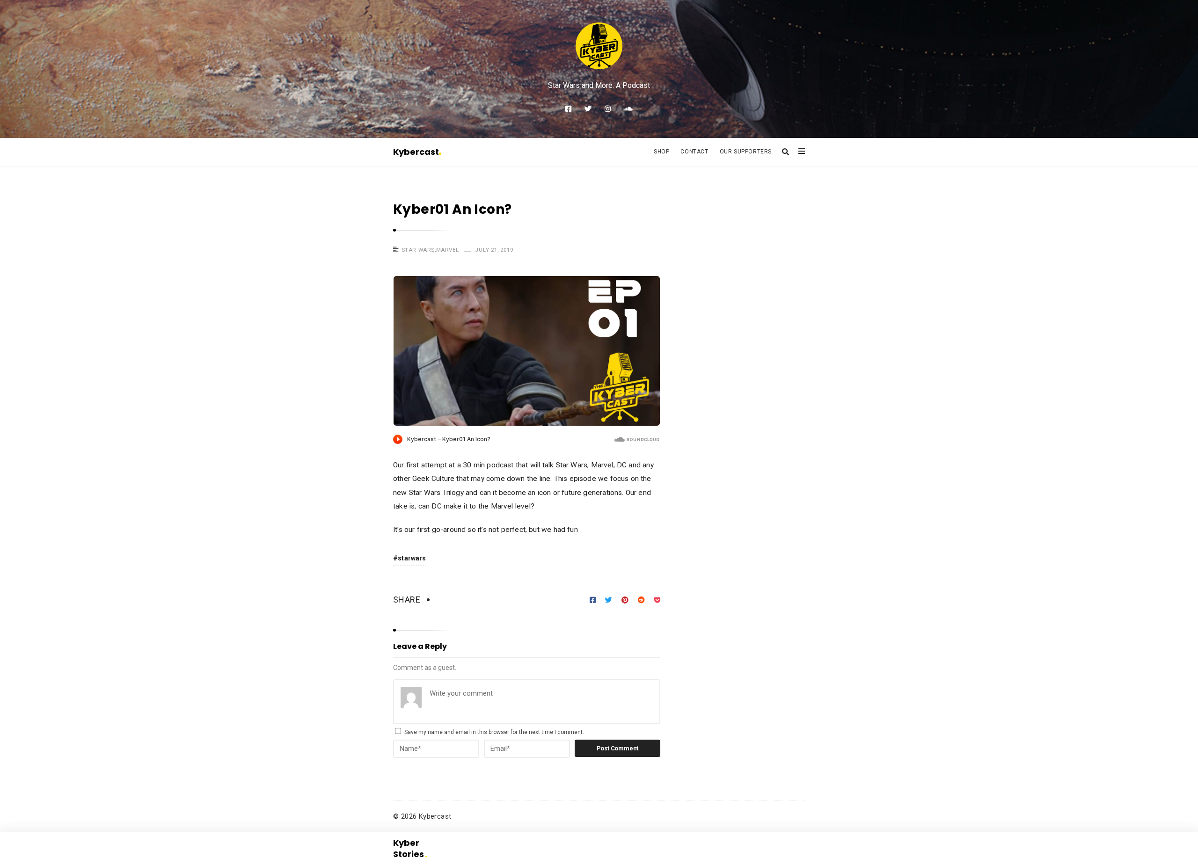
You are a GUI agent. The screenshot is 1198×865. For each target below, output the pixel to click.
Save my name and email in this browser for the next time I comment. (494, 732)
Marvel (447, 250)
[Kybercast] (599, 45)
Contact (694, 151)
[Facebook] (568, 109)
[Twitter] (588, 109)
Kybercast (416, 152)
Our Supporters (746, 151)
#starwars (409, 558)
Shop (661, 151)
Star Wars (418, 250)
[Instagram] (608, 109)
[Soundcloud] (628, 109)
